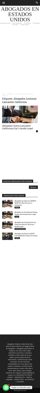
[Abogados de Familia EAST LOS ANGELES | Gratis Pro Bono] (7, 236)
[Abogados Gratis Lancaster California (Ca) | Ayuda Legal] (20, 114)
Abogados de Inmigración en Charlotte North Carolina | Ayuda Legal (25, 224)
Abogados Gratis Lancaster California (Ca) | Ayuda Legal (17, 127)
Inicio (3, 94)
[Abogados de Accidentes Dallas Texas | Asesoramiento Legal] (7, 215)
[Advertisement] (20, 38)
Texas (16, 216)
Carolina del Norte (20, 229)
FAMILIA (17, 207)
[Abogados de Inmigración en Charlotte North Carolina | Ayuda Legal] (7, 225)
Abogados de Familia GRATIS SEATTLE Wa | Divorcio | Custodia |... (25, 203)
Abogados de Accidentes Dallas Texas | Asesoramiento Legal (26, 213)
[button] (3, 3)
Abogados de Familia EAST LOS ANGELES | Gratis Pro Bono (26, 235)
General (5, 122)
